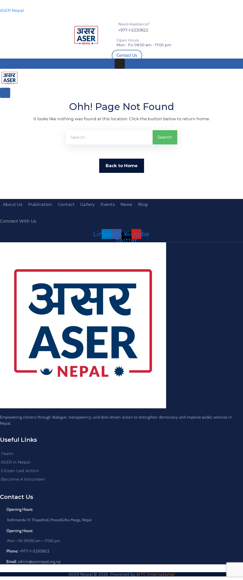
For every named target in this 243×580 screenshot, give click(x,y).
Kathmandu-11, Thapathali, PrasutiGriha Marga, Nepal (49, 520)
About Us (13, 204)
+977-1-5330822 (133, 30)
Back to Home (122, 165)
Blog (143, 204)
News (126, 204)
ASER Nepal (12, 10)
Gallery (87, 204)
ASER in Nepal (15, 462)
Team (7, 453)
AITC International (155, 574)
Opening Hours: (19, 509)
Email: (33, 561)
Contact (66, 204)
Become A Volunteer (23, 479)
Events (108, 204)
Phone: (27, 551)
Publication (40, 204)
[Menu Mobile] (120, 64)
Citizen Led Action (20, 470)
